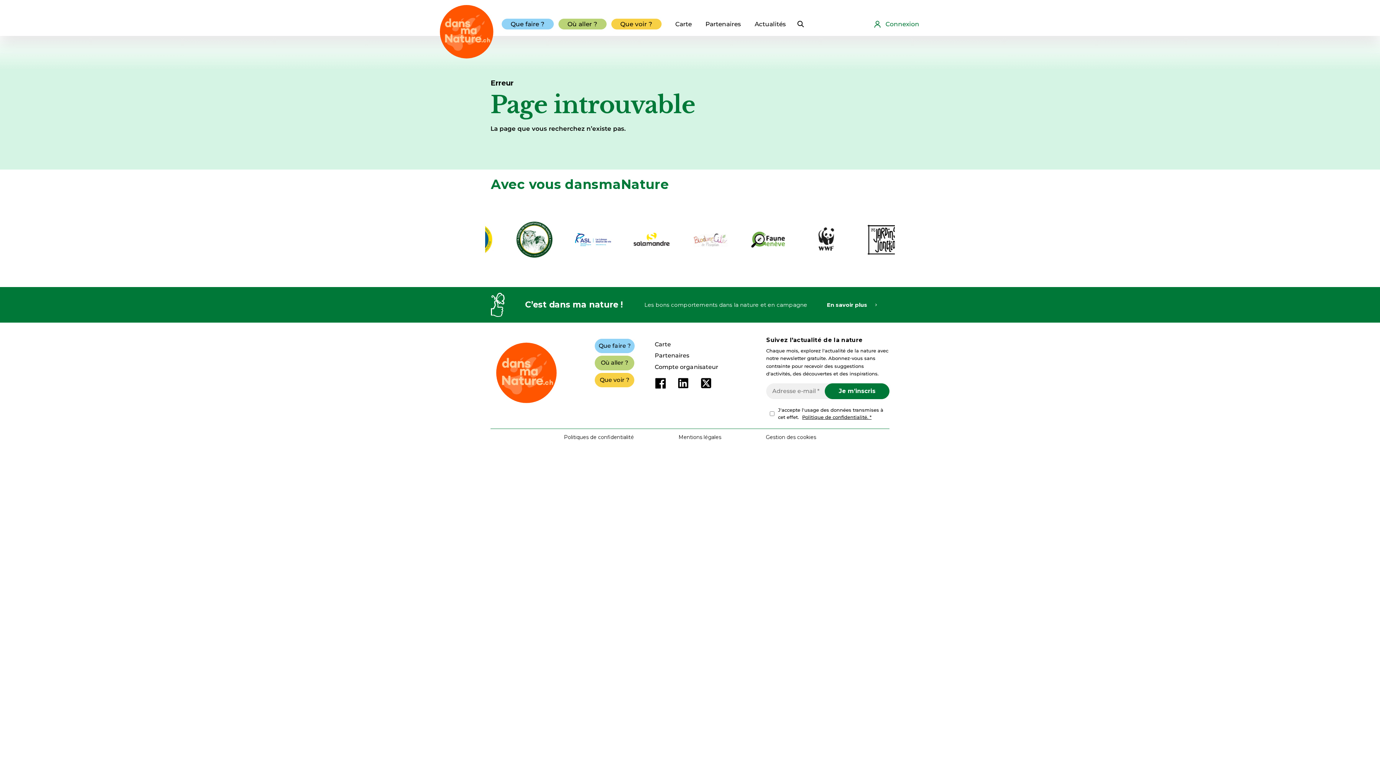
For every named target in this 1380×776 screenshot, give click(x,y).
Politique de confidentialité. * (836, 417)
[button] (791, 437)
